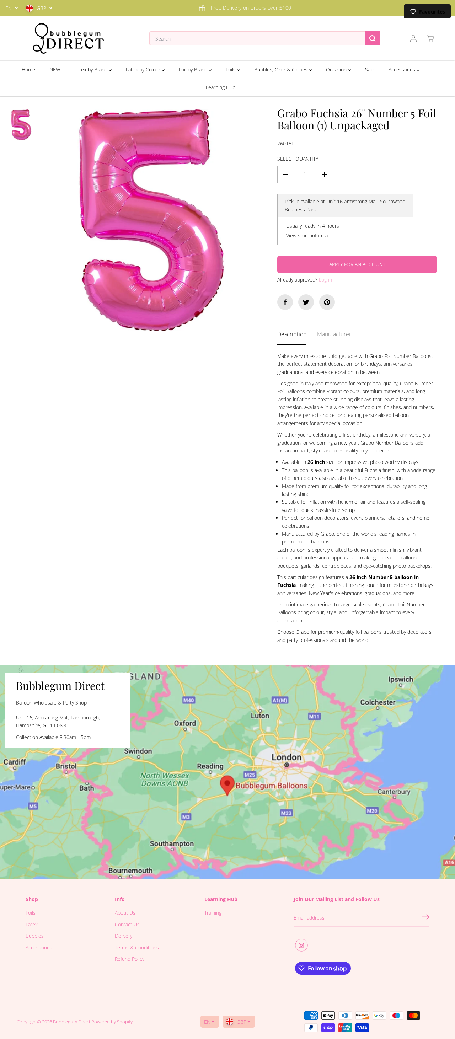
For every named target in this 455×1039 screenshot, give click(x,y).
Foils (231, 69)
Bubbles (35, 935)
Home (28, 69)
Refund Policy (129, 958)
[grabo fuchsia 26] (152, 220)
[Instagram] (301, 945)
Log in (325, 279)
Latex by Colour (144, 69)
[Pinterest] (327, 302)
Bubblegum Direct (71, 1021)
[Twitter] (306, 302)
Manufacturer (334, 334)
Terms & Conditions (137, 947)
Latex (32, 924)
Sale (369, 69)
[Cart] (430, 38)
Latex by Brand (91, 69)
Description (291, 334)
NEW (54, 69)
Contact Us (127, 924)
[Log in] (413, 38)
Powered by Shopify (112, 1021)
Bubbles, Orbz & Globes (281, 69)
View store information (311, 235)
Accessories (403, 69)
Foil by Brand (194, 69)
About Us (125, 912)
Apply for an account (357, 264)
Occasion (337, 69)
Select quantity (297, 158)
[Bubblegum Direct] (68, 38)
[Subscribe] (425, 918)
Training (212, 912)
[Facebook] (285, 302)
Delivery (123, 935)
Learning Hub (220, 87)
